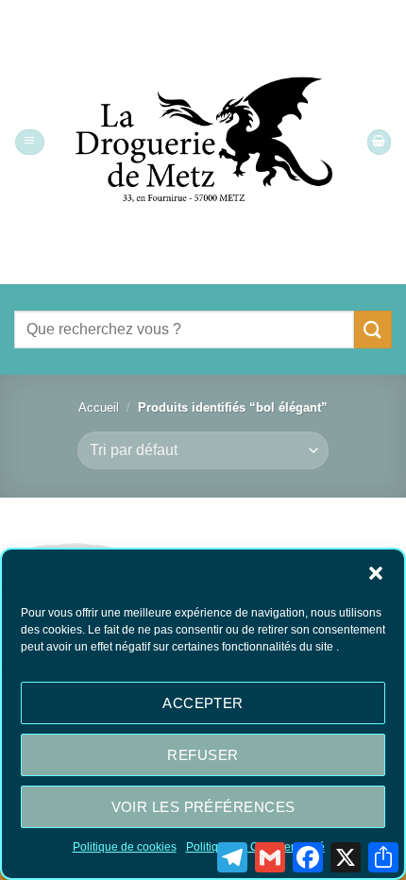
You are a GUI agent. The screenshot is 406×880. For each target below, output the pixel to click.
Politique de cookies (125, 847)
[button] (375, 573)
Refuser (202, 755)
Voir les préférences (203, 807)
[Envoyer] (373, 329)
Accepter (203, 703)
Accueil (98, 408)
